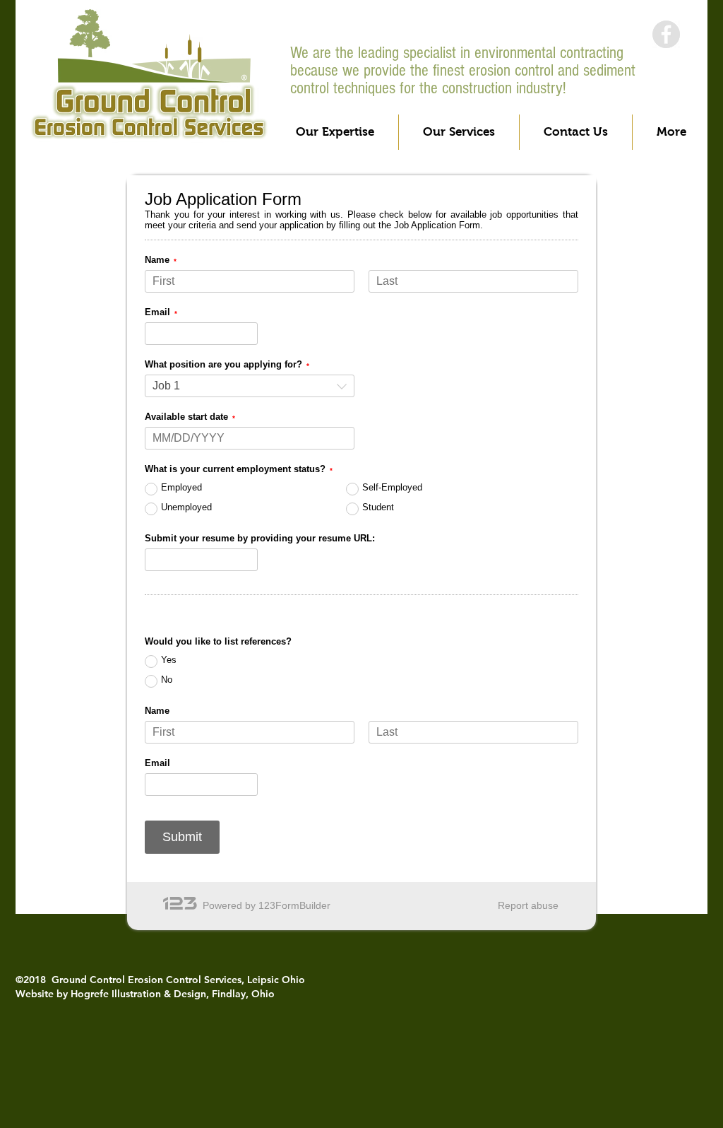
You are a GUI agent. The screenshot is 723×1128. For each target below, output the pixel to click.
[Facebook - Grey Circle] (666, 34)
